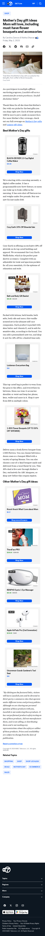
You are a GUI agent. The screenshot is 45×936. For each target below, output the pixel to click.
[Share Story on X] (10, 46)
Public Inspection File (9, 928)
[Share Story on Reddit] (16, 46)
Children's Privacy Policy (10, 923)
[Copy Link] (33, 46)
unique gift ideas (14, 124)
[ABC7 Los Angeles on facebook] (4, 905)
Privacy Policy (6, 921)
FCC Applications (24, 928)
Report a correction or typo (13, 744)
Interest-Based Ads (19, 926)
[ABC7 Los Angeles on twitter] (10, 905)
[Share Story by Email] (27, 46)
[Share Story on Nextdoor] (21, 46)
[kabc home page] (6, 870)
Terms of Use (6, 926)
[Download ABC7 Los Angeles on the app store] (8, 912)
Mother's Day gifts (33, 121)
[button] (3, 3)
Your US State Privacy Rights (29, 923)
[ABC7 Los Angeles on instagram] (16, 905)
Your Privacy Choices (20, 921)
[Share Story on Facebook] (4, 46)
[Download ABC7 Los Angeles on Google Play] (21, 912)
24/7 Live (18, 3)
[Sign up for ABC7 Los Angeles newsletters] (22, 905)
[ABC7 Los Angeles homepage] (9, 4)
